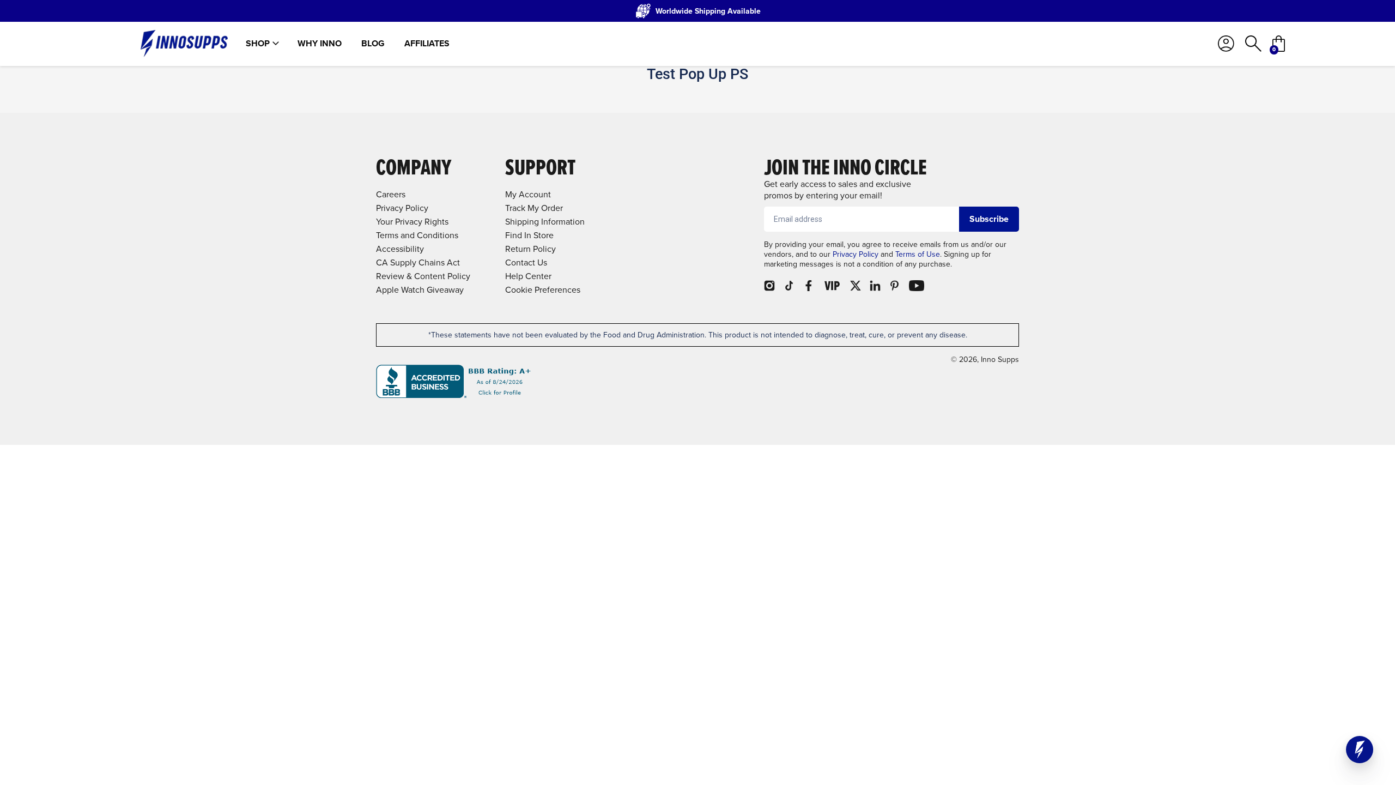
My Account (528, 194)
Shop (258, 43)
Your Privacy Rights (412, 221)
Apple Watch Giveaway (420, 289)
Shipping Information (545, 221)
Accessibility (400, 249)
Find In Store (529, 235)
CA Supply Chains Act (418, 262)
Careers (390, 194)
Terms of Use (917, 254)
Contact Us (526, 262)
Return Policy (530, 249)
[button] (1359, 749)
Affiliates (427, 43)
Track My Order (534, 208)
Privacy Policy (855, 254)
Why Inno (320, 43)
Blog (373, 43)
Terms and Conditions (417, 235)
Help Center (528, 276)
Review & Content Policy (423, 276)
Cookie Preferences (542, 289)
